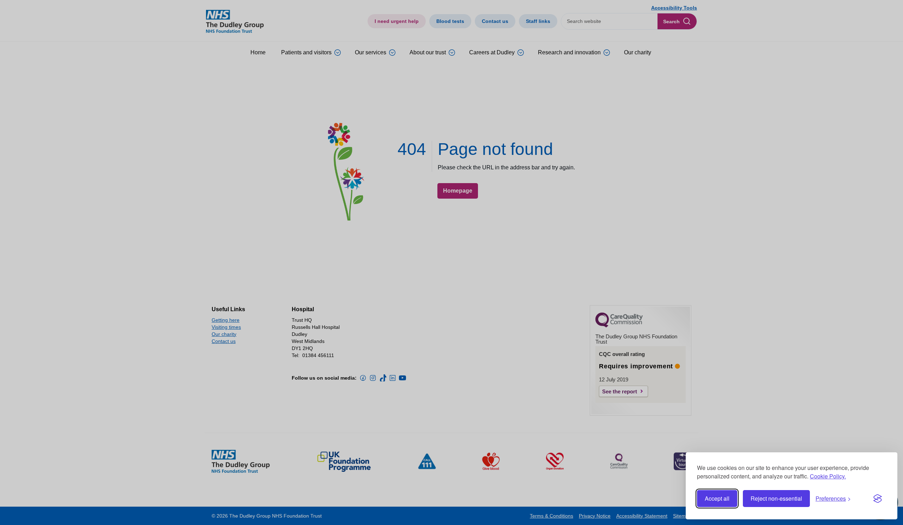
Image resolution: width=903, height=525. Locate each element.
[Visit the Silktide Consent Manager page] (877, 498)
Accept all (717, 498)
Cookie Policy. (828, 476)
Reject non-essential (776, 498)
